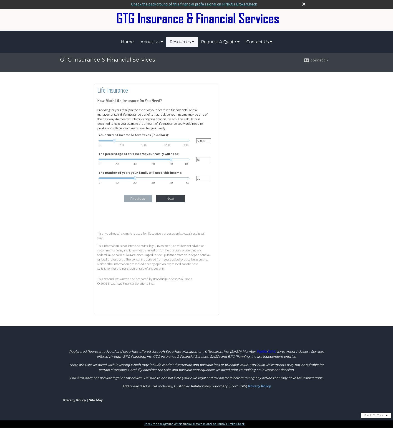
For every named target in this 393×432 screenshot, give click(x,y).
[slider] (143, 141)
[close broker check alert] (304, 4)
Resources (180, 41)
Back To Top (374, 415)
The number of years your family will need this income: (140, 172)
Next (170, 198)
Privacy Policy (259, 386)
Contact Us (257, 41)
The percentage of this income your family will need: (138, 153)
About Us (150, 41)
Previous (138, 198)
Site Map (96, 400)
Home (127, 41)
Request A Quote (218, 41)
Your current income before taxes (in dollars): (133, 135)
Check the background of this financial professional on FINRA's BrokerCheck (194, 4)
